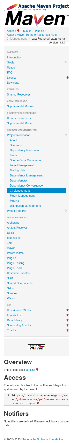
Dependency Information (25, 150)
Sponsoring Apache (19, 325)
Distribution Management (25, 206)
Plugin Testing (15, 263)
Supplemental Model (19, 123)
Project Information (18, 135)
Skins (10, 288)
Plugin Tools (14, 268)
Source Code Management (26, 160)
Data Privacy (15, 320)
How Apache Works (19, 310)
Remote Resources (19, 118)
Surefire (12, 293)
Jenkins (30, 370)
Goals (10, 62)
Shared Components (20, 283)
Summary (16, 145)
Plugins (39, 31)
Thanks (11, 330)
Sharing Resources (19, 94)
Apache (11, 31)
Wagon (11, 298)
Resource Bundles (18, 273)
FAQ (9, 72)
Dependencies (19, 180)
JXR (9, 243)
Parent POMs (15, 253)
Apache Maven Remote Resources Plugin (32, 34)
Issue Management (22, 165)
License (12, 77)
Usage (11, 67)
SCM (10, 278)
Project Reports (16, 211)
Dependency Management (26, 175)
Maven (27, 31)
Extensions (13, 238)
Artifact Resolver (17, 227)
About (13, 140)
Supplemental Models (20, 106)
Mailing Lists (17, 170)
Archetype (13, 222)
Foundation (14, 315)
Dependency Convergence (26, 185)
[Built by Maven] (36, 347)
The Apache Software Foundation (42, 439)
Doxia (10, 233)
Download (13, 82)
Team (13, 155)
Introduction (14, 57)
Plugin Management (22, 195)
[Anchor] (35, 361)
